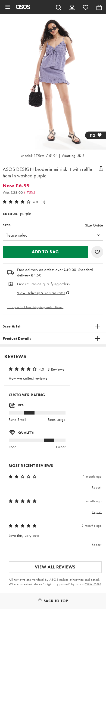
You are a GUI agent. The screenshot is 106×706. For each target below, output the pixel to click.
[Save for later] (97, 252)
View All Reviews (55, 567)
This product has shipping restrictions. (35, 307)
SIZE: (7, 225)
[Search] (58, 7)
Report (97, 487)
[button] (45, 252)
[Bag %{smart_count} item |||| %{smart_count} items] (99, 7)
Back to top (55, 600)
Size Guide (94, 225)
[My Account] (72, 7)
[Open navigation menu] (8, 7)
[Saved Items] (85, 7)
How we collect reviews (28, 378)
